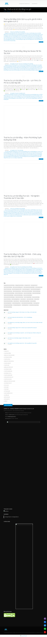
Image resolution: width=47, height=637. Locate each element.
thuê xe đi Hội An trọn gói (35, 214)
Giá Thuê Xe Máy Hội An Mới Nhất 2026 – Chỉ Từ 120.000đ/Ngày (20, 317)
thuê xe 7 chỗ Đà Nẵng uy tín (38, 269)
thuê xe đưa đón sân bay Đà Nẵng (9, 40)
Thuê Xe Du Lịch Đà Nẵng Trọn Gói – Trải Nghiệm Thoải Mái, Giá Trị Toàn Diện (21, 197)
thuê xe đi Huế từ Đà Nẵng (8, 301)
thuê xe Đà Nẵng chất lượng (18, 271)
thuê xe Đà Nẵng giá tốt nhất (38, 38)
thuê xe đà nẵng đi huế (38, 39)
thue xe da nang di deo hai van (34, 152)
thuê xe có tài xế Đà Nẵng (13, 152)
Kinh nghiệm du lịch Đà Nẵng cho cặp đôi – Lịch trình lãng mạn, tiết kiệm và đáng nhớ (24, 332)
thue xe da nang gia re (7, 270)
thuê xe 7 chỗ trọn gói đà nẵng (24, 95)
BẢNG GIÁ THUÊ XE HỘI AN (9, 361)
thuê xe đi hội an (16, 301)
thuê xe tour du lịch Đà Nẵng (34, 212)
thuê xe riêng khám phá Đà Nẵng (29, 96)
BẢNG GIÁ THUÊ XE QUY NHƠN (9, 381)
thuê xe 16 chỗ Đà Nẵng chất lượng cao (15, 269)
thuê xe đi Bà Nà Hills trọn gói (26, 214)
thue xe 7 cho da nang (26, 34)
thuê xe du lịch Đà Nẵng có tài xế (30, 211)
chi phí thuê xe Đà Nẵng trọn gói (10, 94)
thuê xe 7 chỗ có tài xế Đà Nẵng (9, 293)
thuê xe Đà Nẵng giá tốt (12, 98)
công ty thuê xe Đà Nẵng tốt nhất (21, 268)
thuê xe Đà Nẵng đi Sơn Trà (32, 156)
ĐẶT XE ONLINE (7, 397)
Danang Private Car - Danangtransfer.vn (12, 516)
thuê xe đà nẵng (32, 301)
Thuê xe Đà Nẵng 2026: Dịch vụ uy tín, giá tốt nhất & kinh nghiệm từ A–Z (23, 20)
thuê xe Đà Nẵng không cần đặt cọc (10, 39)
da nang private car (34, 285)
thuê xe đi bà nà (23, 299)
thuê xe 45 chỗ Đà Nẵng (18, 34)
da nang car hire (27, 285)
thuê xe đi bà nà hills (30, 299)
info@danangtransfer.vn (12, 416)
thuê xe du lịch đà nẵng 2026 (14, 35)
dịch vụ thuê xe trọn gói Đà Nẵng (10, 209)
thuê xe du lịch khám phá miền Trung (17, 154)
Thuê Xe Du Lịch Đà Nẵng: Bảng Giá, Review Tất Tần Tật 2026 (22, 52)
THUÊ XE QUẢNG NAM (8, 371)
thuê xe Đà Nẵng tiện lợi (16, 214)
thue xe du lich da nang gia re (12, 68)
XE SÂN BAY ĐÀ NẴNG (8, 357)
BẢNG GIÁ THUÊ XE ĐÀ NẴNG (9, 355)
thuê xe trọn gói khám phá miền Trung (18, 213)
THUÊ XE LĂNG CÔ (7, 363)
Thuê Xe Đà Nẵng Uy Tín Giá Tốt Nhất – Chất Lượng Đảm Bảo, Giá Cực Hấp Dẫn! (22, 255)
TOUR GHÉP (6, 389)
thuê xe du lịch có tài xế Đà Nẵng (9, 297)
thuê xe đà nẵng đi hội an (30, 39)
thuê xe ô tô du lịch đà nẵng (24, 212)
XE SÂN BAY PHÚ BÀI (7, 369)
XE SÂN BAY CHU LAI (7, 373)
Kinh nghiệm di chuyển (14, 63)
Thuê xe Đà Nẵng (22, 31)
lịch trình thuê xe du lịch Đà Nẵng (30, 94)
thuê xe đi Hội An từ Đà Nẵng (24, 301)
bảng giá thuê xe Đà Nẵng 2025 (10, 268)
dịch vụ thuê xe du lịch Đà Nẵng (21, 151)
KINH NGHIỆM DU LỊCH (8, 393)
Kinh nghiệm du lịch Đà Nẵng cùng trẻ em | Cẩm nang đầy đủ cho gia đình (22, 343)
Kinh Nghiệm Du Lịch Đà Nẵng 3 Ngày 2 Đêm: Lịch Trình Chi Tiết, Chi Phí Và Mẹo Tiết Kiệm (25, 322)
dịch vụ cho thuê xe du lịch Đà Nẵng (22, 65)
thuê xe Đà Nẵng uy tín (17, 273)
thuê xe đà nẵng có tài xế (19, 38)
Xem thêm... (41, 41)
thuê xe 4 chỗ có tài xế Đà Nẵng (27, 291)
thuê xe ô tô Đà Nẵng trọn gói (18, 96)
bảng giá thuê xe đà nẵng (19, 285)
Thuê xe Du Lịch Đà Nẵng (14, 31)
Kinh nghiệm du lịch (21, 93)
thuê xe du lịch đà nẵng (21, 68)
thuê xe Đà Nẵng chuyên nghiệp (29, 271)
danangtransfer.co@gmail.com (24, 3)
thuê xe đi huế (36, 299)
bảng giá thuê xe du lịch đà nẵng (10, 65)
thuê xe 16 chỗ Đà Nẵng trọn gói (21, 209)
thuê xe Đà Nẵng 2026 (29, 36)
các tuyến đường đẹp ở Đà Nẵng (10, 151)
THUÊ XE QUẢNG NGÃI (8, 375)
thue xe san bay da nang (8, 291)
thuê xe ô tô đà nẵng (7, 299)
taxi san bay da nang (38, 287)
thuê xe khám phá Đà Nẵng (21, 155)
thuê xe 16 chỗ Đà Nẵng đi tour (32, 151)
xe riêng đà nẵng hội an (17, 305)
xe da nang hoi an (36, 303)
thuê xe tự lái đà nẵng (22, 36)
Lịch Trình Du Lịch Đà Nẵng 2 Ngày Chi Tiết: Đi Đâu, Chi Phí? (19, 338)
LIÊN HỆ (5, 401)
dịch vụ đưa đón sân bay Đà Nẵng (29, 287)
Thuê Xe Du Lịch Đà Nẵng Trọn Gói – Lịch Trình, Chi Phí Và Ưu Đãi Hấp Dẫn (22, 81)
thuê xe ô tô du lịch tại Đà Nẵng (31, 155)
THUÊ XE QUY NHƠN (8, 379)
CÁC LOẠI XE (6, 385)
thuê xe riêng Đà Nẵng (14, 36)
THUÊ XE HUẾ (6, 365)
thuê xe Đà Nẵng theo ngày (20, 39)
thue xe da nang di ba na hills (35, 34)
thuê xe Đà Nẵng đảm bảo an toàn (27, 273)
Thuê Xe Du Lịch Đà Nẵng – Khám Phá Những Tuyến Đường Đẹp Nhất (23, 138)
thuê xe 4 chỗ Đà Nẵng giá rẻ (27, 269)
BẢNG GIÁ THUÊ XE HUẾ (8, 367)
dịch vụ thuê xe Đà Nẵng (20, 94)
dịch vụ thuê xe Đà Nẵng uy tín (21, 33)
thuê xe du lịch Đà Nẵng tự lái (16, 70)
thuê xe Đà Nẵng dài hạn (28, 38)
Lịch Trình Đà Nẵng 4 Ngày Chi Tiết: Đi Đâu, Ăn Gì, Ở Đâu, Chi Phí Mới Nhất (22, 312)
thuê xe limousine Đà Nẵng (34, 35)
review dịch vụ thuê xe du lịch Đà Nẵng (18, 66)
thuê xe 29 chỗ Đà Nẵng (27, 293)
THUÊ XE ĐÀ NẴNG (7, 353)
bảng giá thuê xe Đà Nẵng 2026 (10, 33)
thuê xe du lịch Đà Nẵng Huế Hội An (32, 68)
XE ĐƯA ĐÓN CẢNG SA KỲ (8, 377)
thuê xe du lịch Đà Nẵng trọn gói (24, 35)
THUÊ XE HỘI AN (7, 359)
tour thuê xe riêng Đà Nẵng (32, 98)
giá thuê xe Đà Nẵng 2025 (33, 65)
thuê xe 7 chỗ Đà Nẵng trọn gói (33, 209)
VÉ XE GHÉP (6, 387)
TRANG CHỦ (6, 351)
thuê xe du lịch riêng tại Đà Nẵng (18, 211)
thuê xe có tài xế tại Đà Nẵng (8, 295)
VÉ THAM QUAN (7, 391)
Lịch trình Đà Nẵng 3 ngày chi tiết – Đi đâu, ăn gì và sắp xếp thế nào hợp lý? (22, 327)
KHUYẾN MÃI (6, 395)
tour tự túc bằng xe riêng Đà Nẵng (16, 157)
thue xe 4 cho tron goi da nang (14, 95)
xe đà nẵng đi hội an (25, 305)
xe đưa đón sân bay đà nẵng (33, 305)
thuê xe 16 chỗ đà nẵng (30, 33)
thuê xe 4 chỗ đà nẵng (9, 34)
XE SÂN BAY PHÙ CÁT (8, 383)
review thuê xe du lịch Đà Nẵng (31, 66)
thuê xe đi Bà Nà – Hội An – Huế (21, 98)
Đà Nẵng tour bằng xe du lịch (36, 70)
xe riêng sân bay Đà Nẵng (8, 305)
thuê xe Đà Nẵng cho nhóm (10, 38)
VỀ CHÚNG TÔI (7, 399)
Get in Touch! (8, 405)
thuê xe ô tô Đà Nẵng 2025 (27, 270)
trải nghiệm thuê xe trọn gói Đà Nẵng (15, 216)
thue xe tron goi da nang (17, 291)
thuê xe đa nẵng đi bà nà (15, 299)
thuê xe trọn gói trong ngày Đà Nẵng (31, 213)
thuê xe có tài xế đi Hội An (28, 295)
